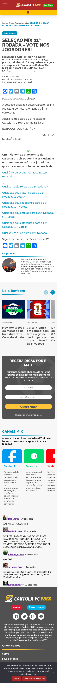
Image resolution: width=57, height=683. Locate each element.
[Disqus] (28, 550)
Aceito (16, 678)
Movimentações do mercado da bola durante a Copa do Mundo (13, 332)
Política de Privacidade (34, 678)
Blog (11, 23)
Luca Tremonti (32, 322)
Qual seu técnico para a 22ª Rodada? (25, 232)
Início (4, 23)
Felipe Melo (14, 77)
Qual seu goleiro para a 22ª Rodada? (25, 186)
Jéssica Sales (7, 322)
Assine (16, 607)
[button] (46, 292)
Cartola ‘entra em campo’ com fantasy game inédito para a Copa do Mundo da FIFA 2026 (38, 335)
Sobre (6, 653)
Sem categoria (21, 23)
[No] (53, 672)
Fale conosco (36, 607)
